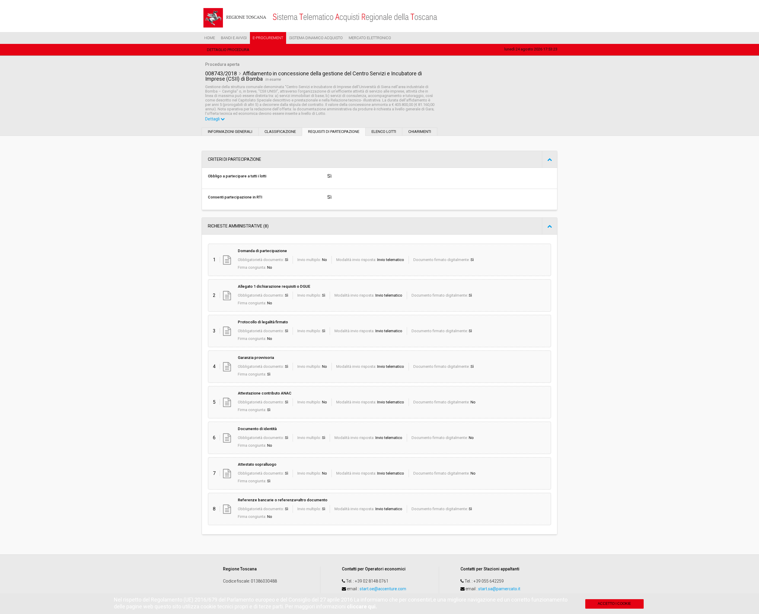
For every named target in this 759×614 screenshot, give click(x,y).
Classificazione (280, 131)
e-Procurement (268, 38)
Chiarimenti (419, 131)
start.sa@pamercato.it (499, 588)
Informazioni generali (230, 131)
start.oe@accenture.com (383, 588)
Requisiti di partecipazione (333, 131)
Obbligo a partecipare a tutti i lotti (237, 176)
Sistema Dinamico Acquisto (316, 38)
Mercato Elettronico (370, 38)
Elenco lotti (383, 131)
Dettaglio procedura (228, 49)
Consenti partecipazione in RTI (235, 197)
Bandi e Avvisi (234, 38)
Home (209, 38)
